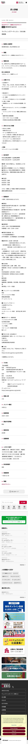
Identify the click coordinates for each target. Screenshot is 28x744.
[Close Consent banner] (26, 716)
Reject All (14, 731)
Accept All (14, 734)
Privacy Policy (14, 725)
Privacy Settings (14, 728)
